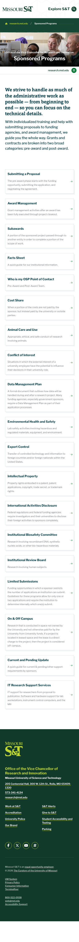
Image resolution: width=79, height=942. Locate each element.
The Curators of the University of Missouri (35, 870)
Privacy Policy (12, 882)
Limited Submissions (39, 593)
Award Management (39, 209)
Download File (39, 261)
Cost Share (39, 308)
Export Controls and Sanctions (39, 454)
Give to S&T (49, 812)
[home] (18, 9)
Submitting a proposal (39, 181)
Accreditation (13, 812)
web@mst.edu (12, 901)
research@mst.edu (16, 797)
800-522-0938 (13, 897)
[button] (73, 9)
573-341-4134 (14, 792)
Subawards (39, 236)
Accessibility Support (16, 904)
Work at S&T (13, 806)
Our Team (39, 283)
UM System (11, 879)
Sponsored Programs (45, 23)
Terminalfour (12, 889)
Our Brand (11, 825)
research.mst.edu (19, 23)
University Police (15, 818)
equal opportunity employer (39, 866)
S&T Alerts (49, 806)
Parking (47, 829)
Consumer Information (17, 886)
